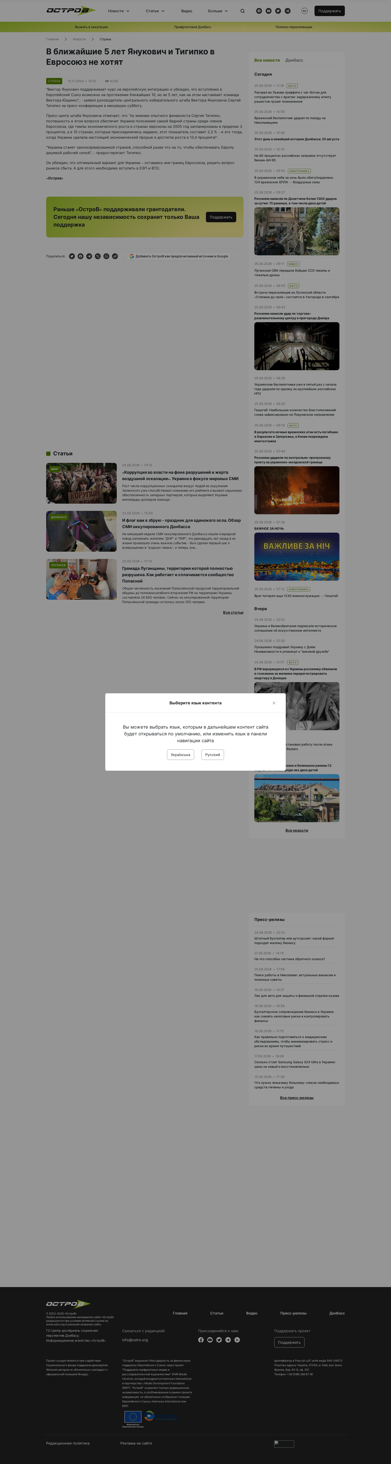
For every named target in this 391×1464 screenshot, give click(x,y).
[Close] (274, 703)
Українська (180, 754)
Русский (212, 754)
